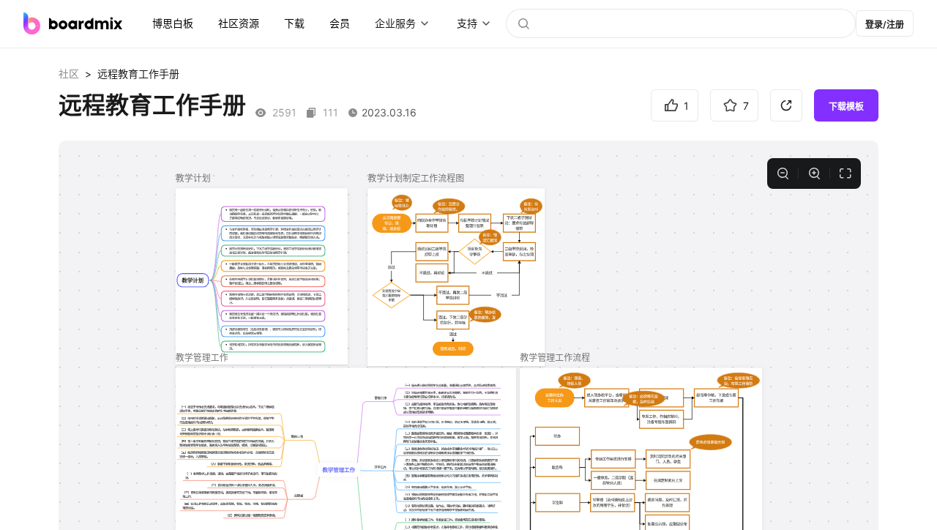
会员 (339, 23)
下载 (294, 23)
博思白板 (172, 23)
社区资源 (238, 23)
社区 (69, 73)
